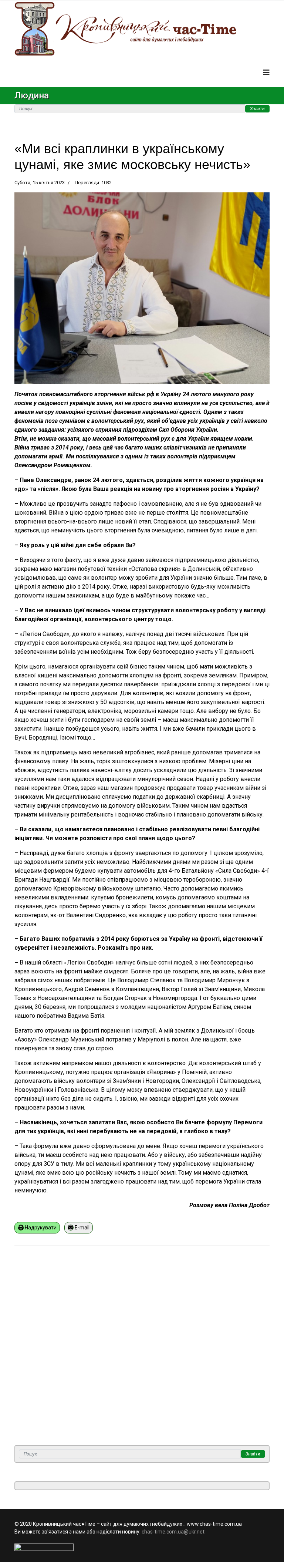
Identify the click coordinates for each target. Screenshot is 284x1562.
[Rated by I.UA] (142, 1547)
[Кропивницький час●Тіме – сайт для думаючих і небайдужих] (142, 28)
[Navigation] (266, 72)
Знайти (257, 108)
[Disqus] (142, 1350)
